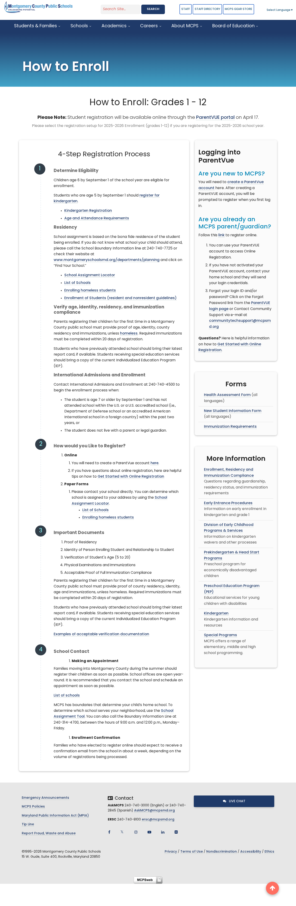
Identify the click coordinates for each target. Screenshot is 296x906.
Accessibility (250, 852)
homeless (129, 333)
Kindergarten (216, 613)
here (154, 463)
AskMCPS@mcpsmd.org (154, 810)
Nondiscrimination (221, 852)
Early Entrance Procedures (228, 503)
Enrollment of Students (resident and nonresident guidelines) (120, 298)
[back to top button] (272, 888)
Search (153, 9)
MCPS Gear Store (238, 9)
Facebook (109, 832)
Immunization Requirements (230, 427)
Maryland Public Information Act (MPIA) (55, 815)
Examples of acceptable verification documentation (101, 634)
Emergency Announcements (45, 798)
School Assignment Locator (89, 275)
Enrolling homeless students (90, 290)
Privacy (171, 852)
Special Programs (220, 635)
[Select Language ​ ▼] (293, 10)
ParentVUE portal (215, 117)
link (221, 235)
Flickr (176, 832)
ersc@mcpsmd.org (158, 819)
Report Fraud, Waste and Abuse (49, 833)
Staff (185, 9)
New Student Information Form (232, 411)
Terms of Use (191, 852)
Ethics (269, 852)
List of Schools (77, 283)
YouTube (149, 832)
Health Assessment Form (227, 395)
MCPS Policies (33, 806)
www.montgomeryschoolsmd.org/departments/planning (107, 260)
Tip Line (28, 824)
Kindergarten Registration (88, 211)
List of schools (67, 695)
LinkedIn (163, 832)
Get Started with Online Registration (131, 477)
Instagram (136, 832)
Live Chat (236, 801)
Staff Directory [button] (207, 9)
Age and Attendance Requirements (96, 218)
